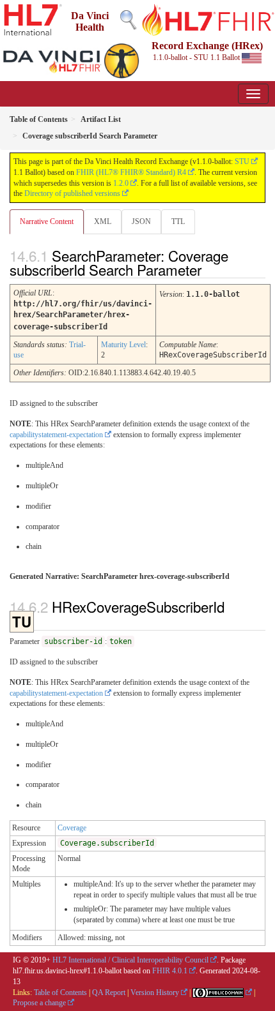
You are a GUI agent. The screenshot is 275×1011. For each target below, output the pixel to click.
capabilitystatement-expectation (56, 434)
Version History (154, 992)
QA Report (108, 992)
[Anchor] (212, 269)
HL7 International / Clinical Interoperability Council (130, 959)
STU (242, 161)
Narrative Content (47, 221)
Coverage (72, 827)
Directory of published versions (72, 193)
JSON (141, 221)
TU (21, 621)
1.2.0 (121, 183)
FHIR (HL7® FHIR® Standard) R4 (131, 172)
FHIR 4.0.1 (169, 970)
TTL (178, 221)
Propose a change (39, 1002)
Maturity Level (123, 344)
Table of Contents (60, 992)
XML (102, 221)
